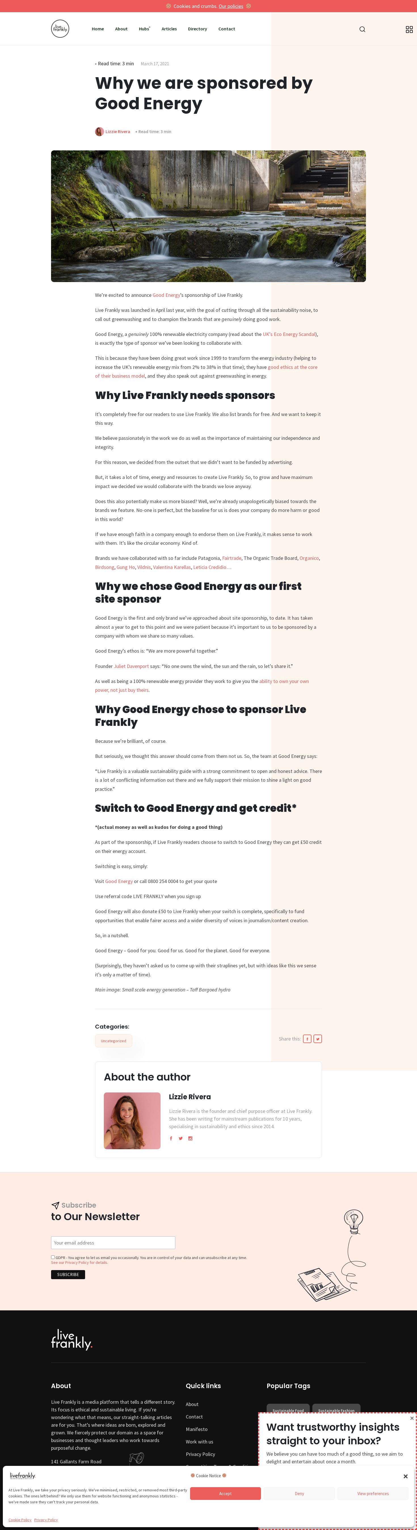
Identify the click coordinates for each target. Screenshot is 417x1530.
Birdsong (104, 567)
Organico (309, 558)
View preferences (373, 1493)
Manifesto (197, 1429)
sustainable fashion (336, 1410)
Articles (169, 28)
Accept (225, 1493)
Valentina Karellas (172, 567)
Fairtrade (231, 558)
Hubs (144, 28)
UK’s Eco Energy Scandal (289, 334)
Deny (299, 1493)
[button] (405, 1476)
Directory (197, 28)
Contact (226, 28)
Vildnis (144, 567)
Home (98, 28)
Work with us (199, 1441)
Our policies (231, 6)
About (121, 28)
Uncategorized (113, 1040)
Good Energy (166, 295)
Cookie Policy (20, 1519)
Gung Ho (126, 567)
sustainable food (288, 1410)
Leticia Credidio (209, 567)
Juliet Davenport (132, 666)
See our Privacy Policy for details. (79, 1262)
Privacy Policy (46, 1519)
